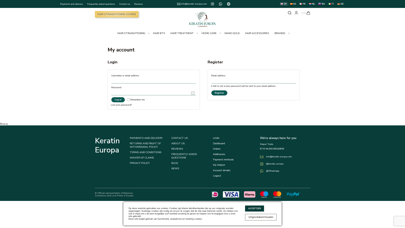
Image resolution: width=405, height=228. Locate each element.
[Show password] (193, 93)
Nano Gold (232, 33)
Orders (217, 149)
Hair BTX (159, 33)
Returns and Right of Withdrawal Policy (145, 145)
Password (117, 87)
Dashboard (219, 143)
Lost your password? (121, 105)
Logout (217, 175)
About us (178, 143)
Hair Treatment (182, 33)
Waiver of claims (142, 157)
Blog (174, 163)
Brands (279, 33)
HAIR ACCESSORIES (257, 33)
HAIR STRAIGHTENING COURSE (116, 14)
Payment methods (223, 159)
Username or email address (126, 75)
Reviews (138, 4)
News (175, 168)
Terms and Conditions (146, 152)
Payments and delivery (71, 4)
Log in (118, 99)
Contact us (124, 4)
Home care (209, 33)
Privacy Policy (140, 163)
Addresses (219, 154)
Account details (222, 170)
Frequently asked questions (101, 4)
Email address (219, 75)
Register (219, 92)
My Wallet (219, 165)
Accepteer (254, 208)
